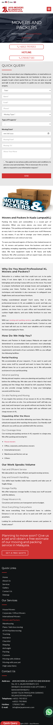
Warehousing (8, 623)
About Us (6, 580)
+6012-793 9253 (27, 46)
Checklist (6, 641)
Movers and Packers (11, 620)
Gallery (5, 587)
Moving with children (11, 659)
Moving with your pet (11, 662)
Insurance (6, 637)
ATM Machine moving (11, 630)
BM (3, 2)
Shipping (6, 644)
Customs (6, 655)
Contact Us (7, 591)
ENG (11, 2)
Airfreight (6, 648)
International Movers (11, 616)
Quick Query (10, 723)
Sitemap (5, 595)
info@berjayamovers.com (23, 707)
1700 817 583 (27, 57)
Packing (5, 651)
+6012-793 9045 (19, 701)
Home (13, 34)
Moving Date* (7, 129)
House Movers (8, 609)
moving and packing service (20, 320)
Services (21, 34)
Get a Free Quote (16, 553)
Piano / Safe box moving (12, 627)
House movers (9, 442)
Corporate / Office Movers (13, 613)
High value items (9, 666)
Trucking (6, 634)
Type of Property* (9, 120)
